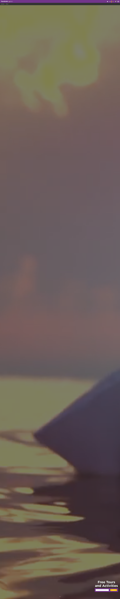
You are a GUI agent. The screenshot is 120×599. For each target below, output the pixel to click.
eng (113, 1)
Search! (113, 590)
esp (110, 1)
